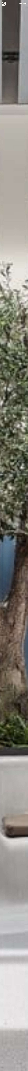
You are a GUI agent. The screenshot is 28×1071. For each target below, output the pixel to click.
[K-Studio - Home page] (4, 4)
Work (24, 3)
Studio (20, 3)
